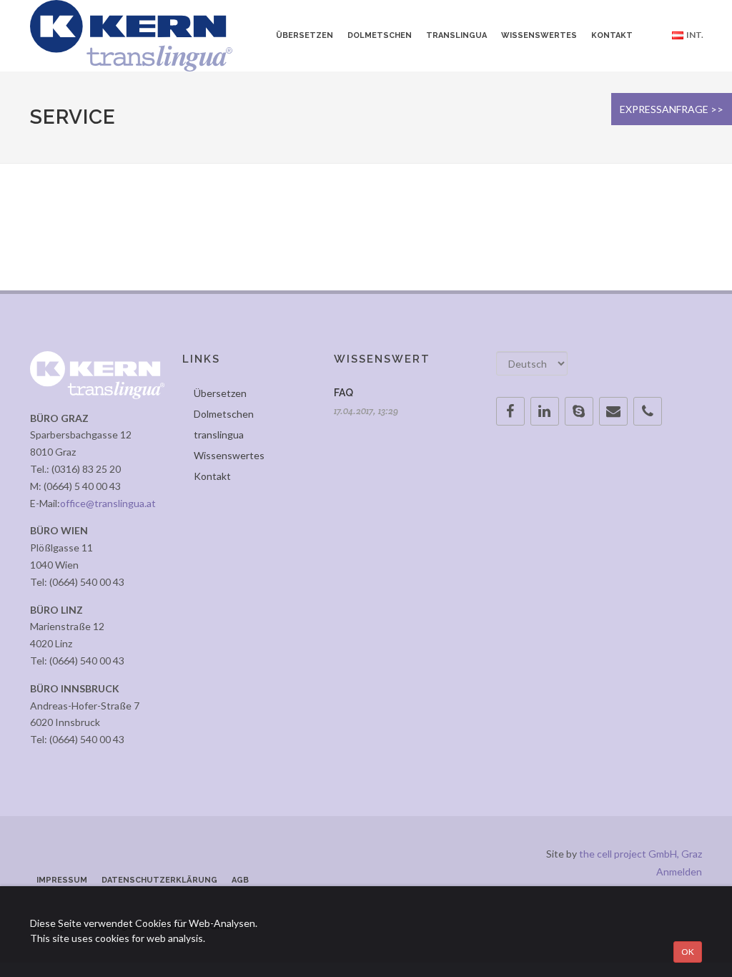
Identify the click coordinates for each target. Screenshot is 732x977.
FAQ (343, 392)
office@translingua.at (108, 503)
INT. (693, 34)
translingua (219, 434)
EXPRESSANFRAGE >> (671, 109)
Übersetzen (220, 393)
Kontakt (212, 476)
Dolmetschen (224, 414)
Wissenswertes (229, 455)
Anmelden (679, 871)
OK (687, 951)
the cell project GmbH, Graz (640, 854)
